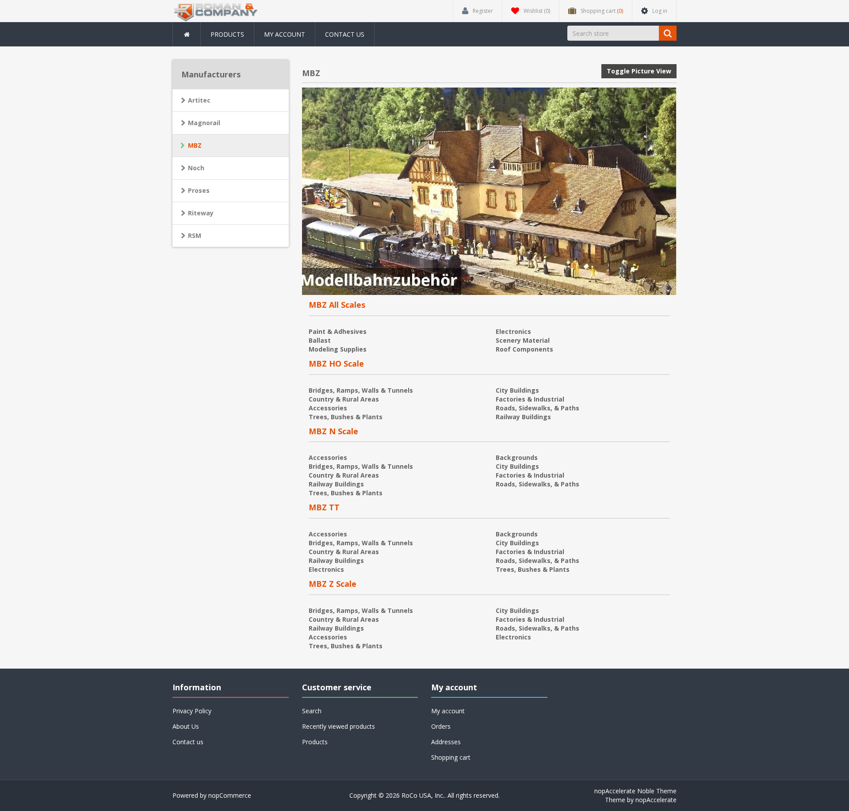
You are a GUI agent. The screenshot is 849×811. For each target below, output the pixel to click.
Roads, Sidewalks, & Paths (537, 408)
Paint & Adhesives (338, 331)
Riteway (201, 213)
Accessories (328, 408)
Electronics (513, 331)
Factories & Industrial (530, 399)
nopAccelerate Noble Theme (635, 791)
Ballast (320, 340)
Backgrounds (517, 457)
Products (227, 34)
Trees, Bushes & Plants (345, 417)
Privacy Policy (191, 711)
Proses (199, 190)
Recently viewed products (338, 726)
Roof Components (524, 349)
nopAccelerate (656, 800)
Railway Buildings (523, 417)
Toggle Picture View (639, 71)
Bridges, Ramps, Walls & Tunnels (361, 390)
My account (284, 34)
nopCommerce (229, 795)
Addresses (446, 742)
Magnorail (204, 123)
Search (311, 711)
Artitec (199, 100)
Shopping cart (450, 757)
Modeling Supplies (338, 349)
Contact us (344, 34)
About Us (185, 726)
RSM (194, 235)
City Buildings (517, 390)
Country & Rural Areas (344, 399)
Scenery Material (523, 340)
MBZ (195, 145)
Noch (196, 168)
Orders (441, 726)
